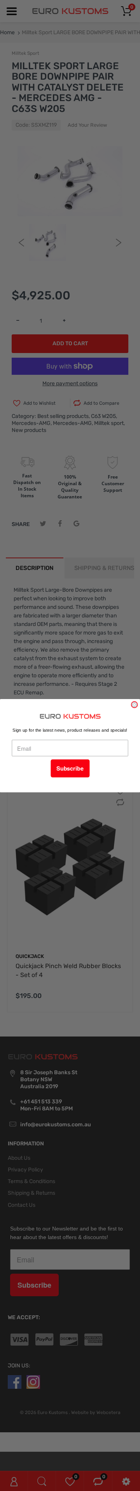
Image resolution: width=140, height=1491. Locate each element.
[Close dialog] (134, 704)
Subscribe (70, 768)
